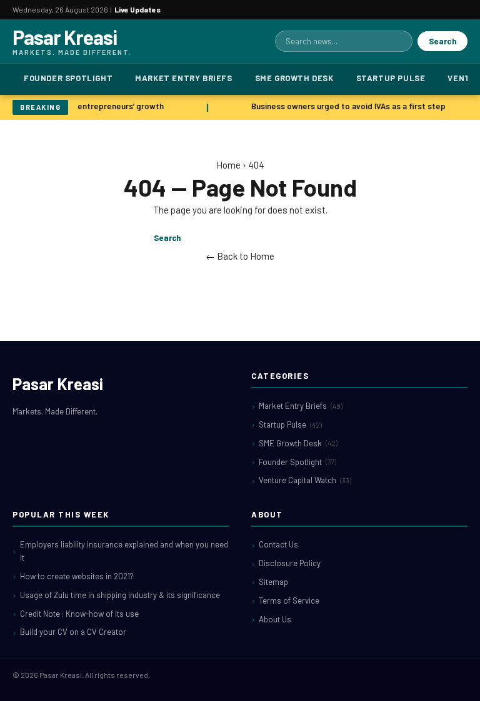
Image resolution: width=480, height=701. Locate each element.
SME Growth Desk (294, 78)
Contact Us (278, 544)
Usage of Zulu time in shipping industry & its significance (120, 595)
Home (228, 164)
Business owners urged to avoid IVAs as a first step (348, 106)
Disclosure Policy (290, 563)
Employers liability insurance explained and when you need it (124, 550)
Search (442, 41)
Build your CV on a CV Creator (73, 632)
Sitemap (273, 582)
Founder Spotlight (68, 78)
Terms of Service (289, 600)
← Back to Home (240, 256)
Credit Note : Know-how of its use (79, 614)
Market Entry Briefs (183, 78)
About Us (275, 619)
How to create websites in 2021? (77, 576)
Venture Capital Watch (305, 480)
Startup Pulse (391, 78)
